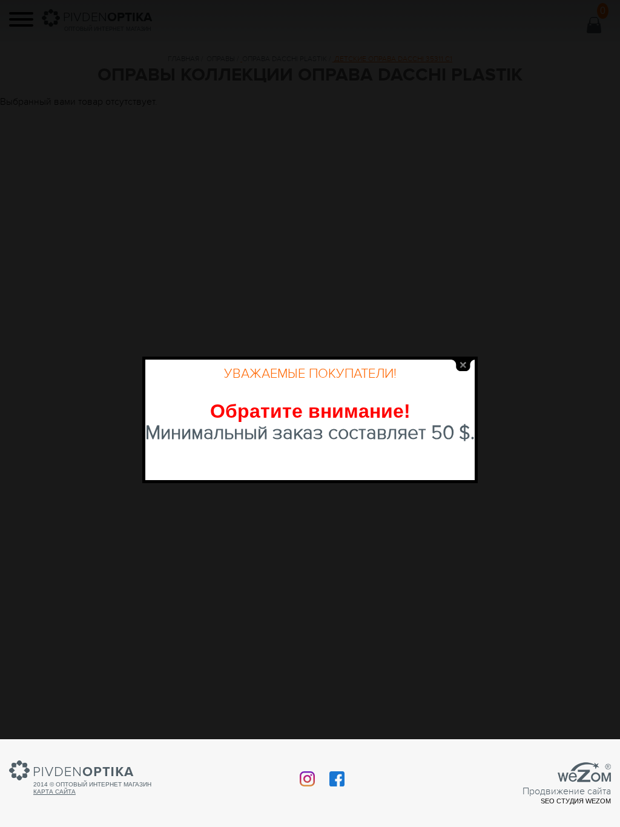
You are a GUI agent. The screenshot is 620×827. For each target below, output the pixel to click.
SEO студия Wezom (576, 801)
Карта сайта (54, 791)
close (463, 365)
